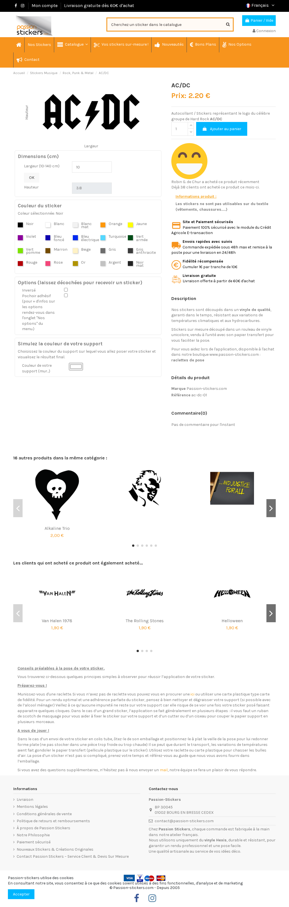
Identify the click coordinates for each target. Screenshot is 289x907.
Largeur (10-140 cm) (42, 166)
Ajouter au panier (225, 128)
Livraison (25, 799)
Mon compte (45, 5)
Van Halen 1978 (57, 620)
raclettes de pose (187, 360)
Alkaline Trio (57, 528)
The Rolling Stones (145, 620)
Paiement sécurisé (34, 842)
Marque (178, 388)
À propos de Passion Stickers (43, 828)
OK (31, 177)
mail (164, 770)
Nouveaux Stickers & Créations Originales (55, 849)
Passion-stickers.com (207, 388)
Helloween (232, 620)
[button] (72, 44)
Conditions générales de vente (44, 814)
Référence (181, 395)
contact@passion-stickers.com (184, 821)
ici (192, 694)
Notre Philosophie (33, 835)
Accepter (21, 894)
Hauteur (31, 187)
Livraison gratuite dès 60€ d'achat (99, 5)
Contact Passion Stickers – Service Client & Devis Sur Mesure (73, 856)
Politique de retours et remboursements (53, 821)
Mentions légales (32, 806)
